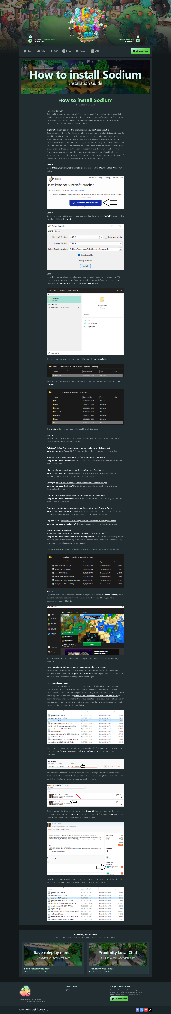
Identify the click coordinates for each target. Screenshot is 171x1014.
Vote (43, 51)
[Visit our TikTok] (150, 1010)
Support (83, 51)
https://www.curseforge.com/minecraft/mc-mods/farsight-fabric (84, 508)
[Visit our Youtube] (146, 1010)
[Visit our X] (141, 1010)
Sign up (67, 990)
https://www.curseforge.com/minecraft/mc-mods (96, 696)
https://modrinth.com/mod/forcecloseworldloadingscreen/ (80, 533)
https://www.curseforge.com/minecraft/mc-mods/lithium (80, 495)
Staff (55, 51)
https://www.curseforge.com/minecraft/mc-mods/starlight (81, 483)
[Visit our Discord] (137, 1010)
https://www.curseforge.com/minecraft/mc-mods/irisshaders (77, 470)
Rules (68, 51)
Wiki (97, 51)
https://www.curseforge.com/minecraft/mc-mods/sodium (80, 457)
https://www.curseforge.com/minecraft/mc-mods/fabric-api (83, 448)
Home (30, 51)
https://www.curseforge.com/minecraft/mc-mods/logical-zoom (88, 521)
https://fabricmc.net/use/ (82, 673)
